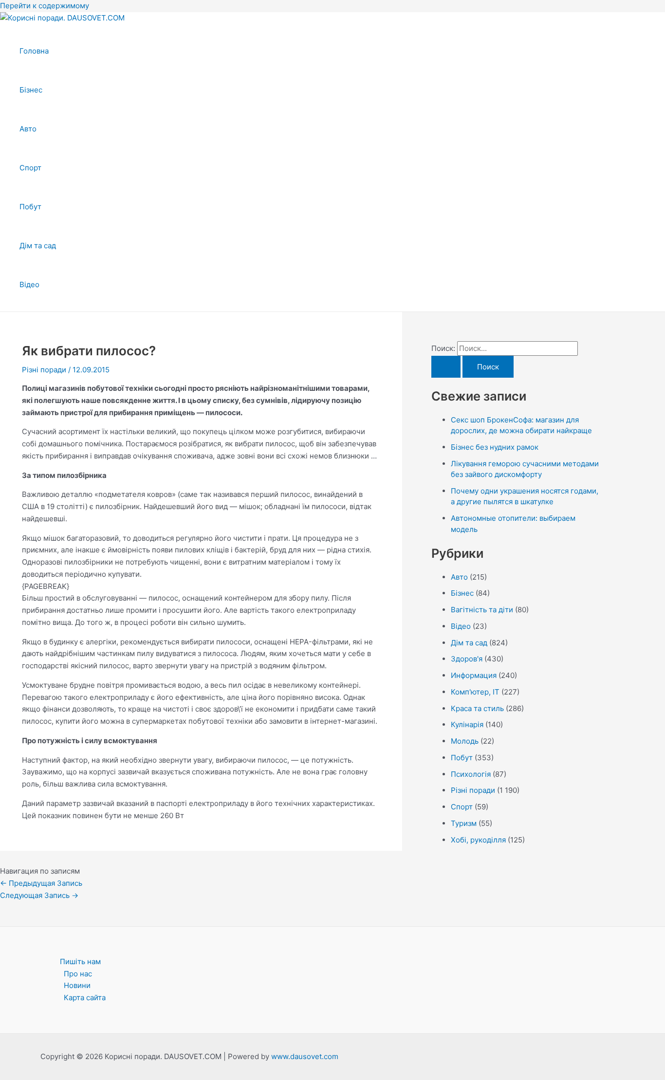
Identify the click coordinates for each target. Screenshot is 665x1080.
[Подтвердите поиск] (446, 367)
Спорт (30, 167)
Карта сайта (85, 997)
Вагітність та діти (482, 609)
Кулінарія (467, 724)
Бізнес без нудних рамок (494, 447)
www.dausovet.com (304, 1056)
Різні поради (44, 369)
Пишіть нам (80, 961)
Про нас (78, 973)
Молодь (465, 741)
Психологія (471, 774)
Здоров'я (466, 658)
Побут (30, 206)
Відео (29, 284)
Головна (34, 50)
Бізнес (30, 89)
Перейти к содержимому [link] (44, 5)
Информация (474, 675)
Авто (28, 128)
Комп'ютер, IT (475, 691)
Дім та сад (37, 245)
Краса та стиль (477, 708)
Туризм (464, 823)
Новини (77, 985)
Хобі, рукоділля (478, 839)
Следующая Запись (39, 895)
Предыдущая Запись (41, 883)
